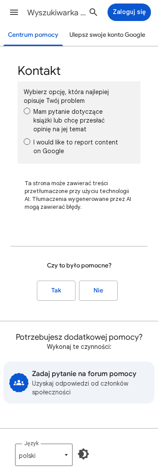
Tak (56, 290)
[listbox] (44, 454)
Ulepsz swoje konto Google (107, 35)
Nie (98, 290)
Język (31, 443)
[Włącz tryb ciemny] (83, 453)
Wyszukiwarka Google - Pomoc (59, 13)
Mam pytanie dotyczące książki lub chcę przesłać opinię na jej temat (69, 120)
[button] (14, 12)
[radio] (27, 111)
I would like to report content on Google (75, 146)
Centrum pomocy (33, 35)
